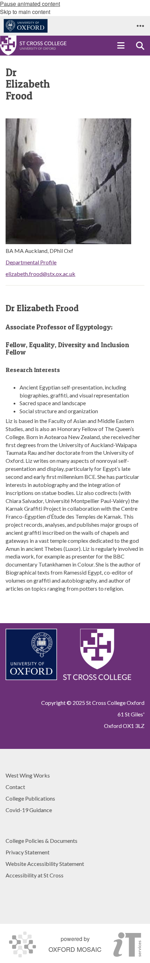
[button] (140, 26)
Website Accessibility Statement (45, 863)
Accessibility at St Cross (34, 875)
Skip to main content (25, 12)
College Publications (30, 798)
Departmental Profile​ (31, 262)
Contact (15, 786)
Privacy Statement (28, 852)
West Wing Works (28, 775)
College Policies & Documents (41, 840)
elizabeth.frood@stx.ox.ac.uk (40, 273)
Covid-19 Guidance (29, 810)
